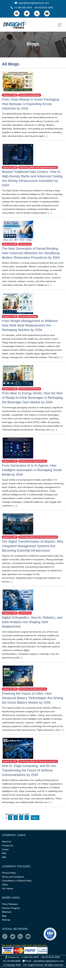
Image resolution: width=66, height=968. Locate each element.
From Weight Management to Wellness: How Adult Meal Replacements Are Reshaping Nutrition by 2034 (30, 325)
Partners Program (11, 908)
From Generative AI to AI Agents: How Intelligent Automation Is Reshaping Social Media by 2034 (32, 470)
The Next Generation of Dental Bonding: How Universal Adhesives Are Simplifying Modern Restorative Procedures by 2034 (31, 253)
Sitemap (6, 919)
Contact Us (7, 845)
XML (4, 857)
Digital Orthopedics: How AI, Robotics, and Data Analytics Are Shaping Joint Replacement (32, 622)
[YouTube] (47, 13)
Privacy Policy (9, 872)
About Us (6, 841)
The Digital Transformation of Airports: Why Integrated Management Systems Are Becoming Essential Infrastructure (32, 546)
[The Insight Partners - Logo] (15, 24)
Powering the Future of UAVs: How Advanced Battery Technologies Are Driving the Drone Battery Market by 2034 (32, 698)
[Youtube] (29, 938)
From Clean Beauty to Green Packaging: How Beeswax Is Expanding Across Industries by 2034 (31, 104)
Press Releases (10, 904)
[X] (13, 938)
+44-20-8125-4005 (43, 7)
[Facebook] (17, 13)
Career (5, 849)
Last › (35, 817)
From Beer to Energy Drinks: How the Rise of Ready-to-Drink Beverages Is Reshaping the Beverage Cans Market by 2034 (32, 397)
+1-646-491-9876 (23, 7)
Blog (4, 916)
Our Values (7, 888)
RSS (4, 853)
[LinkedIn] (37, 13)
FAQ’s (5, 884)
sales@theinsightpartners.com (33, 3)
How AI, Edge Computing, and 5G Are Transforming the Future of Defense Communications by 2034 (29, 770)
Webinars (7, 912)
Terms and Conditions (13, 876)
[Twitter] (27, 13)
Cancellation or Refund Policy (17, 880)
